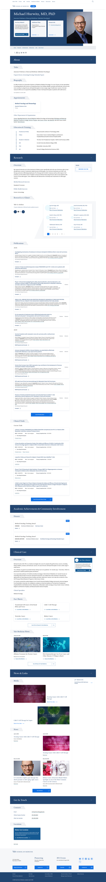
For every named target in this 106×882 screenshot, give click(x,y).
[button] (79, 28)
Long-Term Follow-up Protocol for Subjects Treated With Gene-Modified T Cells (35, 457)
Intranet (14, 874)
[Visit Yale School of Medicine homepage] (23, 852)
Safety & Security (80, 874)
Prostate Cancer (18, 438)
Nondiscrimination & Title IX (66, 874)
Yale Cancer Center (42, 120)
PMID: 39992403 (32, 403)
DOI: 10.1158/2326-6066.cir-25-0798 (37, 321)
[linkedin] (89, 859)
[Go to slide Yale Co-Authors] (18, 211)
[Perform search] (92, 1)
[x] (80, 862)
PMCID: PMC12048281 (40, 403)
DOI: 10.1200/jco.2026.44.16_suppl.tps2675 (55, 272)
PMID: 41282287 (30, 356)
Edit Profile (16, 844)
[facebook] (83, 859)
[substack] (92, 859)
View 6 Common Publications (80, 219)
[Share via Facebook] (17, 52)
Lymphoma (17, 464)
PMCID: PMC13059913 (33, 372)
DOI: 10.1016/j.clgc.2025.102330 (27, 385)
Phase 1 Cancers (26, 452)
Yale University (31, 876)
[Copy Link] (91, 60)
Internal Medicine (32, 118)
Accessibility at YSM (48, 874)
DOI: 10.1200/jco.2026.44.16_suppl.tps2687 (37, 290)
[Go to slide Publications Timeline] (15, 211)
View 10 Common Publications (80, 210)
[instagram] (86, 859)
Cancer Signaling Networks (20, 118)
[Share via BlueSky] (21, 52)
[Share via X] (15, 52)
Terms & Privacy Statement (18, 876)
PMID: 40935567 (25, 372)
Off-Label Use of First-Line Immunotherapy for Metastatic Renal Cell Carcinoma (35, 381)
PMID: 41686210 (18, 321)
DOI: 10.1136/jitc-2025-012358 (43, 372)
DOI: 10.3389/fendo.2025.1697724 (49, 356)
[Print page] (26, 52)
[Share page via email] (23, 52)
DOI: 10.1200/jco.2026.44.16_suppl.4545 (55, 257)
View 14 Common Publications (56, 210)
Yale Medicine (51, 120)
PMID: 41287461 (36, 339)
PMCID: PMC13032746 (26, 321)
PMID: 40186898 (57, 384)
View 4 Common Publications (56, 229)
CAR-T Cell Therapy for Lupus (23, 720)
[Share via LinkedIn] (19, 52)
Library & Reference (49, 876)
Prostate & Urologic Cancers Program (28, 120)
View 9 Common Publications (56, 219)
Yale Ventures (21, 122)
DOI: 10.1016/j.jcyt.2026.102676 (53, 305)
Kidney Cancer (18, 478)
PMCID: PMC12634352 (38, 356)
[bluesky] (80, 859)
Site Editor (31, 874)
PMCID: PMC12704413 (43, 339)
